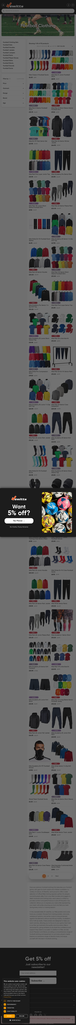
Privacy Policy (7, 997)
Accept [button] (9, 1016)
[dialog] (16, 1000)
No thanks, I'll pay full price (19, 527)
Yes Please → (19, 521)
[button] (16, 1020)
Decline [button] (21, 1016)
